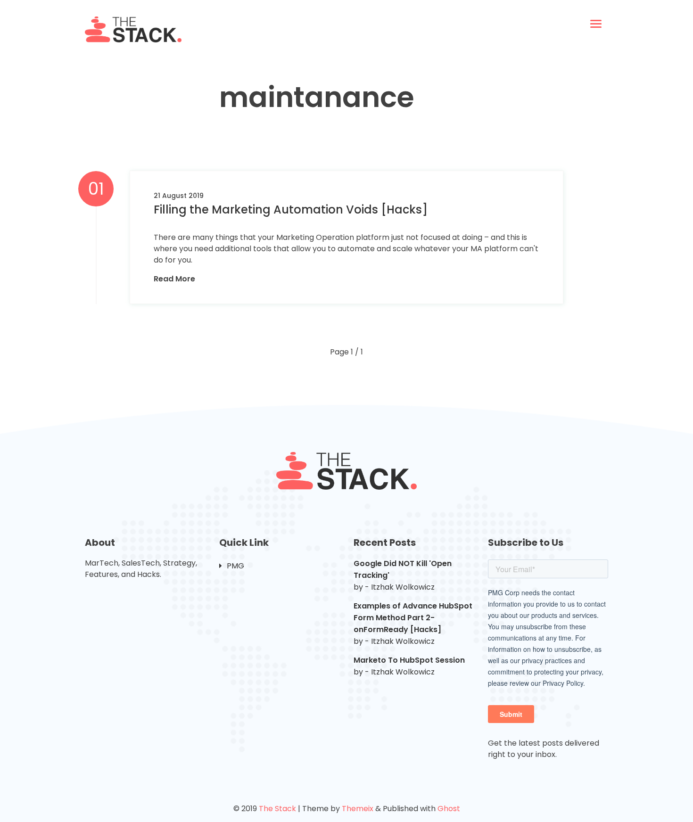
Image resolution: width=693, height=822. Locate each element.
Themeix (357, 808)
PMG (235, 565)
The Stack (277, 808)
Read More (174, 278)
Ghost (448, 808)
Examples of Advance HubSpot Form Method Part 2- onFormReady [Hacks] (413, 617)
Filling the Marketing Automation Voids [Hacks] (291, 209)
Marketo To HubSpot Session (409, 660)
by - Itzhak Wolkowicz (394, 587)
